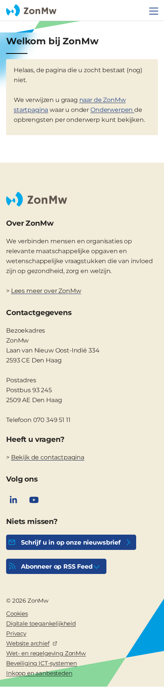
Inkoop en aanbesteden (39, 673)
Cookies (17, 613)
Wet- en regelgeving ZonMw (46, 653)
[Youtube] (34, 500)
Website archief (28, 643)
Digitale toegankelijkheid (41, 623)
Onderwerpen (112, 109)
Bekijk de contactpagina (47, 457)
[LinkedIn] (13, 500)
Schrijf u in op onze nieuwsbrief (71, 542)
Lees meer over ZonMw (46, 290)
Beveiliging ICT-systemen (41, 663)
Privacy (16, 633)
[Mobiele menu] (153, 11)
